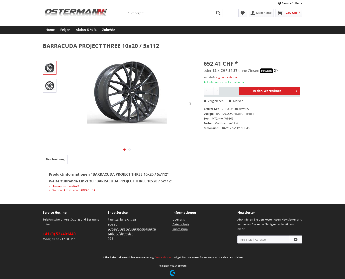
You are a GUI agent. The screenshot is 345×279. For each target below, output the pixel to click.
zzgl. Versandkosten (227, 77)
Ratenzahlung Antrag (122, 219)
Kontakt (113, 224)
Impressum (180, 229)
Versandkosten (164, 257)
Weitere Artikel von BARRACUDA (73, 190)
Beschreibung (55, 159)
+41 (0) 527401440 (59, 233)
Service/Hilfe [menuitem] (290, 3)
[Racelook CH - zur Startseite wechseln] (76, 19)
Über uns (178, 219)
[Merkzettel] (242, 13)
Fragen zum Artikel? (65, 186)
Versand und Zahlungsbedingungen (132, 229)
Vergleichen (215, 101)
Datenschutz (180, 224)
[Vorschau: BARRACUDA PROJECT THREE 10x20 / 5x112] (50, 68)
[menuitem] (174, 13)
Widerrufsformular (120, 233)
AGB (110, 238)
